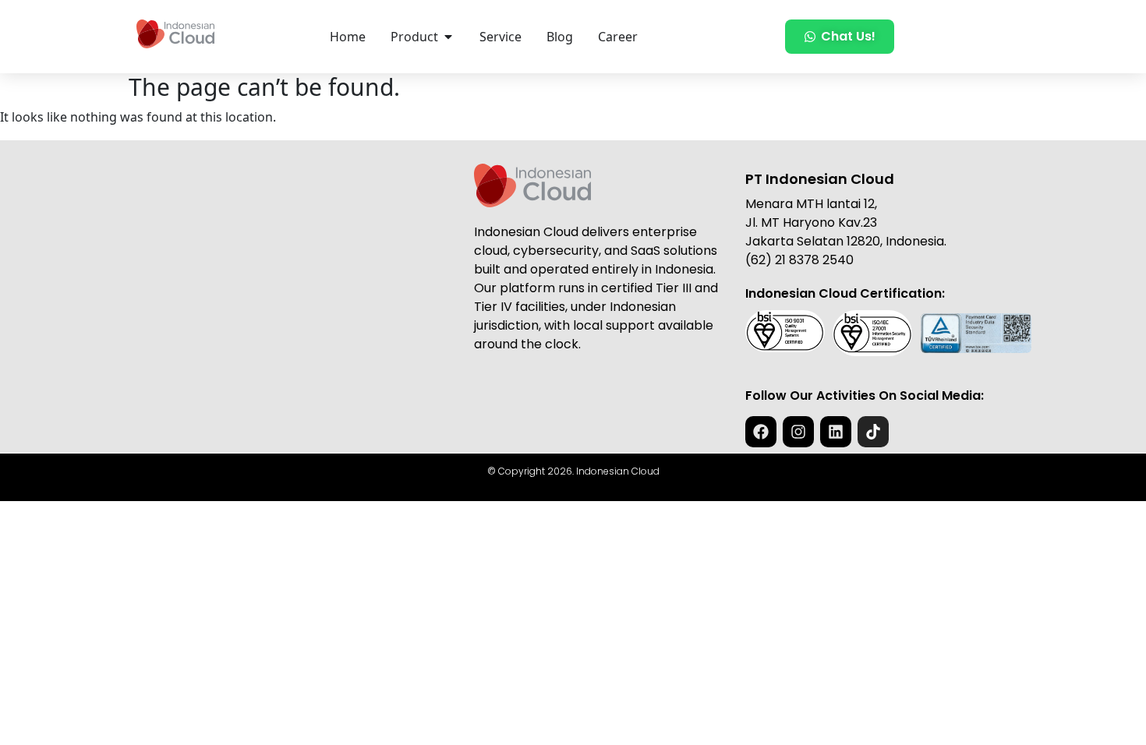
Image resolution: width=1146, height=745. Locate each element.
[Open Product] (448, 36)
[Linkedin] (835, 431)
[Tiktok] (873, 431)
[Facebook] (760, 431)
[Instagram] (798, 431)
